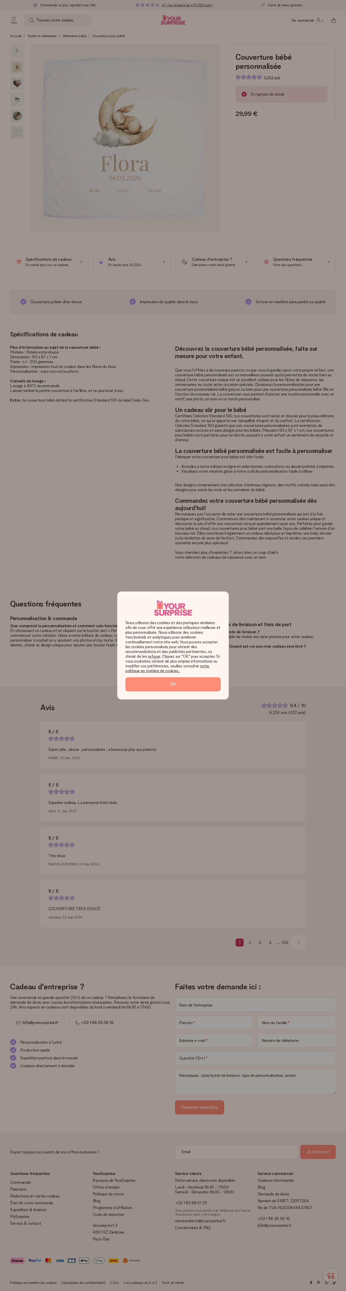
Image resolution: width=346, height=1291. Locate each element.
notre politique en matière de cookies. (167, 668)
